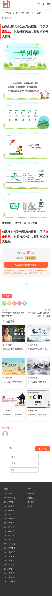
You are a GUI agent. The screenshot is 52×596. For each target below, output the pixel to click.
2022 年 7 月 (9, 565)
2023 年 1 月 (9, 540)
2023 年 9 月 (9, 506)
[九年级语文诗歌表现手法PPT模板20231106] (13, 366)
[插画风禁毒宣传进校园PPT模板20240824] (13, 333)
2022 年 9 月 (9, 556)
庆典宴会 (30, 498)
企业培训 (30, 493)
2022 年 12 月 (9, 544)
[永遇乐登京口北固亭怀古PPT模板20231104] (13, 399)
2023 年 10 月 (9, 502)
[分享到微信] (4, 303)
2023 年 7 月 (9, 514)
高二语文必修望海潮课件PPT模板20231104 (38, 382)
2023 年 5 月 (9, 523)
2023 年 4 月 (9, 527)
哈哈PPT (6, 4)
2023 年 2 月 (9, 535)
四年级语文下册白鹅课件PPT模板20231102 (38, 414)
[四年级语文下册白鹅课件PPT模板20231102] (38, 399)
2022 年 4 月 (9, 577)
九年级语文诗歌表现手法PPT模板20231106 (13, 382)
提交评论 (43, 449)
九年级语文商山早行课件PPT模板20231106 (38, 349)
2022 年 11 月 (9, 548)
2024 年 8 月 (9, 493)
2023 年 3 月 (9, 531)
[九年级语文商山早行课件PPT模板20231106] (38, 333)
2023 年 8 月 (9, 510)
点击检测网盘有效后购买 (26, 264)
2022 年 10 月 (9, 552)
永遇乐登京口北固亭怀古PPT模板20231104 (13, 414)
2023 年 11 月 (9, 498)
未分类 (30, 506)
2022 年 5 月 (9, 573)
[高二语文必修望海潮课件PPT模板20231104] (38, 366)
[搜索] (39, 4)
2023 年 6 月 (9, 519)
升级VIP (30, 258)
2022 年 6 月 (9, 569)
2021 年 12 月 (9, 581)
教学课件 (9, 18)
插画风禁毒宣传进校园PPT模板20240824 (13, 349)
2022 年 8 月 (9, 560)
